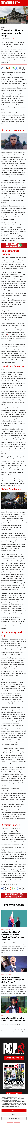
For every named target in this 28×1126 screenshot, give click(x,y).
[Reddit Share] (9, 68)
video (8, 334)
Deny (14, 1114)
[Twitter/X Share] (6, 68)
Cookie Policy (10, 1122)
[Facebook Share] (2, 68)
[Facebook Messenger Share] (16, 68)
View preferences (14, 1118)
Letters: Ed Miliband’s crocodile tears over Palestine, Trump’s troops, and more (12, 936)
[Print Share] (23, 68)
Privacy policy (17, 1122)
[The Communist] (10, 4)
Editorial (7, 974)
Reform (10, 974)
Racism (6, 1015)
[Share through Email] (20, 68)
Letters (12, 929)
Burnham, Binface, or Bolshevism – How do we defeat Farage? (12, 979)
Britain (14, 38)
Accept (14, 1110)
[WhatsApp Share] (13, 68)
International (7, 929)
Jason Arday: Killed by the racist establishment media (13, 1019)
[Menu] (25, 2)
